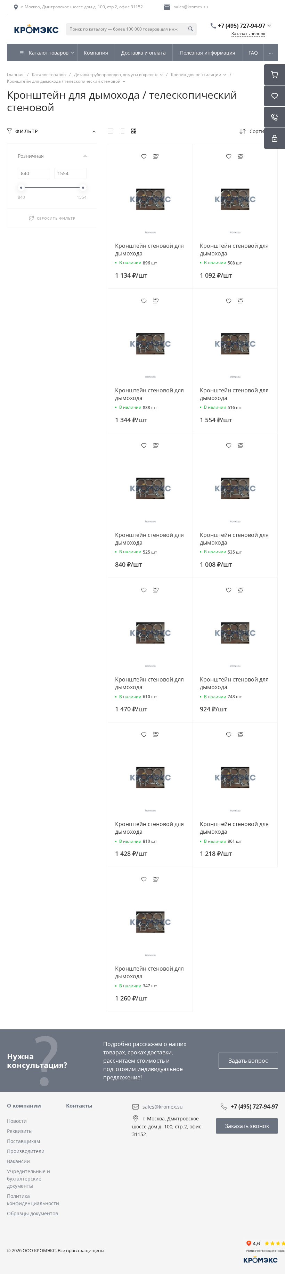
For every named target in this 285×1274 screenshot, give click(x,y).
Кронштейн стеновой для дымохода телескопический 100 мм (149, 542)
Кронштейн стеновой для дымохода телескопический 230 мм (149, 397)
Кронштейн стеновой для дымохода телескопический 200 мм (234, 831)
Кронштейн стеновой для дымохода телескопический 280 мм (149, 687)
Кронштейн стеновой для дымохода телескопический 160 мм (234, 253)
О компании (24, 1105)
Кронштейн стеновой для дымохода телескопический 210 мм (149, 976)
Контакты (79, 1105)
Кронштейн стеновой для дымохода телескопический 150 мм (234, 542)
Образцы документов (32, 1213)
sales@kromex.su (191, 7)
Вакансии (18, 1161)
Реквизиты (20, 1131)
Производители (25, 1151)
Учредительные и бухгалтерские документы (28, 1178)
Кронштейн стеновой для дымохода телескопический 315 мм (234, 397)
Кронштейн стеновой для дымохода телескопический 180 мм (149, 253)
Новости (17, 1121)
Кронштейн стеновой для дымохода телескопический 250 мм (149, 831)
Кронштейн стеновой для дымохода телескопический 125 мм (234, 687)
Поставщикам (23, 1141)
